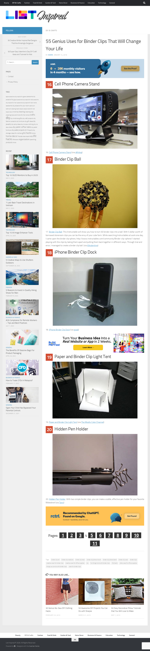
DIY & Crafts (16, 3)
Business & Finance (77, 3)
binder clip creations (67, 560)
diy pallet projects (18, 130)
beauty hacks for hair (29, 109)
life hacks (115, 563)
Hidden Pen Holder (57, 499)
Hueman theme (34, 646)
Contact (10, 76)
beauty (21, 109)
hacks (28, 133)
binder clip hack (80, 560)
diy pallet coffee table (22, 127)
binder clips (133, 560)
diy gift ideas (29, 121)
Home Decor (63, 3)
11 (94, 543)
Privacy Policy (13, 82)
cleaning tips (29, 112)
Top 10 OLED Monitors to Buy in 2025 (22, 175)
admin (50, 55)
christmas (15, 112)
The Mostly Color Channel (92, 422)
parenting (33, 139)
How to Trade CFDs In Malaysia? (19, 380)
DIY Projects (29, 130)
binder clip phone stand (109, 560)
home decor (12, 136)
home (34, 133)
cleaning (22, 112)
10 (136, 535)
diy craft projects (27, 118)
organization (24, 139)
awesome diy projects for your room (17, 106)
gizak (76, 329)
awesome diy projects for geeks (17, 96)
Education (91, 3)
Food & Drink (37, 3)
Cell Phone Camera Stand (60, 152)
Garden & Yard (50, 3)
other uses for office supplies (128, 563)
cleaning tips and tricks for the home (17, 115)
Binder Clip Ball (55, 232)
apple (7, 96)
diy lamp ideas (16, 124)
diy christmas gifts (16, 118)
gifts (23, 133)
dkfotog (78, 152)
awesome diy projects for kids (25, 99)
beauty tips (9, 112)
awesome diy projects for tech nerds (27, 103)
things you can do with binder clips (57, 566)
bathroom (32, 106)
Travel (8, 200)
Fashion (27, 3)
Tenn (61, 502)
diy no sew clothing (27, 124)
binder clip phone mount (94, 560)
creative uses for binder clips (55, 563)
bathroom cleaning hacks (12, 109)
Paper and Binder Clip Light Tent (63, 422)
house (20, 136)
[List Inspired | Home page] (37, 16)
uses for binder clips (75, 566)
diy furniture (20, 121)
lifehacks (15, 139)
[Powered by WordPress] (14, 646)
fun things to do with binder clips (100, 563)
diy (87, 563)
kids (31, 136)
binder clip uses (123, 560)
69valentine (92, 245)
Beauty (6, 3)
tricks (14, 142)
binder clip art (55, 560)
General (112, 3)
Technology (102, 3)
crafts (32, 114)
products (9, 142)
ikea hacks (26, 136)
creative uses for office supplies (75, 563)
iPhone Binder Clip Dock (59, 329)
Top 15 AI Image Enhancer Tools (19, 232)
